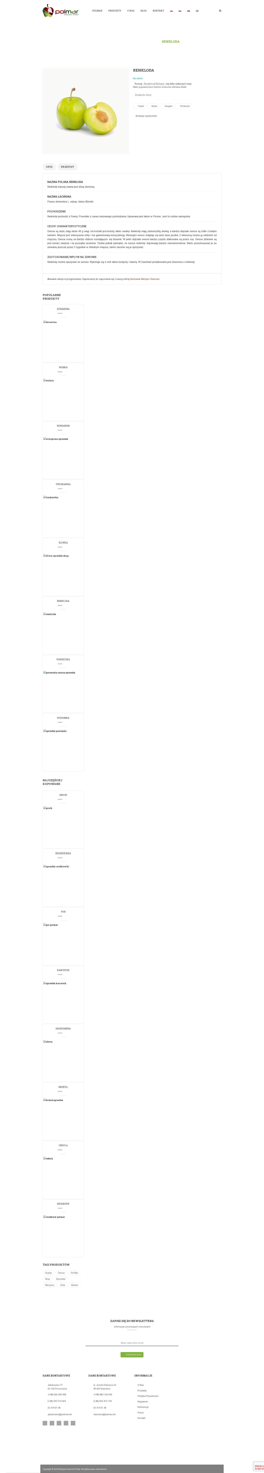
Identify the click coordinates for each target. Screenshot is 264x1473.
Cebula (63, 1145)
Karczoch (63, 970)
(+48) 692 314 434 (57, 1401)
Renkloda (63, 601)
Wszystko (148, 41)
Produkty (126, 41)
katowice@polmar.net (105, 1414)
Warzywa (49, 1285)
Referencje (143, 1407)
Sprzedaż (60, 1279)
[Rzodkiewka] (65, 885)
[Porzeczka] (65, 691)
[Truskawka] (65, 516)
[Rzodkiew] (65, 1236)
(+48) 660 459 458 (57, 1394)
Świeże (74, 1285)
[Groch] (65, 827)
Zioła (62, 1285)
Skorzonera (63, 1028)
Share (154, 106)
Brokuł (63, 1087)
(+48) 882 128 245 (103, 1394)
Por (63, 911)
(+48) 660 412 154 (102, 1401)
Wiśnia (63, 367)
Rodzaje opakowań (146, 115)
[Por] (65, 944)
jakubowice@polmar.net (60, 1414)
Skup (47, 1279)
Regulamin (143, 1401)
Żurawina (63, 309)
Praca (140, 1412)
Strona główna (98, 41)
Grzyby (48, 1273)
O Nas (141, 1385)
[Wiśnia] (65, 399)
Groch (63, 794)
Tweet (140, 106)
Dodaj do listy (143, 94)
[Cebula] (65, 1177)
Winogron (63, 425)
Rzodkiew (63, 1203)
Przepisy (67, 166)
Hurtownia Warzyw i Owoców (144, 279)
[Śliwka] (65, 574)
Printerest (185, 106)
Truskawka (63, 484)
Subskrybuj (134, 1354)
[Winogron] (65, 458)
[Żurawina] (65, 341)
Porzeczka (63, 659)
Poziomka (63, 717)
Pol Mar (74, 1273)
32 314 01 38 (54, 1407)
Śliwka (63, 542)
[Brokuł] (65, 1119)
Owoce (61, 1273)
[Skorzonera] (65, 1060)
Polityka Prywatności (148, 1396)
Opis (49, 166)
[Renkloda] (65, 633)
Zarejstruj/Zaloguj (154, 83)
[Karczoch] (65, 1002)
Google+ (168, 106)
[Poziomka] (65, 750)
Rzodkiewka (63, 853)
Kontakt (141, 1418)
